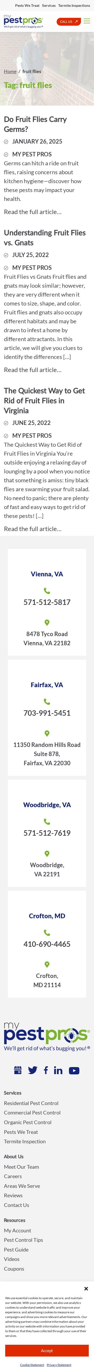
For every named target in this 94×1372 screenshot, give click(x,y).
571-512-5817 (47, 602)
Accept (47, 1350)
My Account (17, 1230)
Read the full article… (32, 211)
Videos (12, 1259)
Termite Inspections (74, 5)
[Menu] (87, 20)
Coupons (14, 1268)
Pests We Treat (27, 5)
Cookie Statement (32, 1365)
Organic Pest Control (27, 1122)
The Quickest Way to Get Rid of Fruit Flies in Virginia (44, 400)
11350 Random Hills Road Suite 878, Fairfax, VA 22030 (47, 754)
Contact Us (16, 1205)
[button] (86, 1288)
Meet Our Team (21, 1166)
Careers (13, 1176)
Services (49, 5)
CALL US (66, 21)
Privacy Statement (59, 1365)
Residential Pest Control (31, 1103)
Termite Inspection (25, 1141)
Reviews (13, 1195)
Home (10, 71)
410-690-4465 (47, 943)
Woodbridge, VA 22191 (47, 869)
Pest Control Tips (23, 1240)
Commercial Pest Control (32, 1112)
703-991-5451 (47, 712)
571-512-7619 (47, 832)
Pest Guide (16, 1249)
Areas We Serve (22, 1186)
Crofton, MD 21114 (47, 980)
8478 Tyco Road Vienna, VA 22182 (47, 638)
